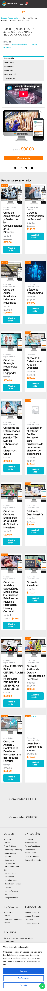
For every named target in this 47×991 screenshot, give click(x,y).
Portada (4, 18)
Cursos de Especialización (20, 45)
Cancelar (23, 985)
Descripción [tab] (9, 58)
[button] (21, 3)
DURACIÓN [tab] (8, 71)
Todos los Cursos (15, 18)
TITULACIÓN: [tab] (9, 79)
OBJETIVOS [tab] (9, 62)
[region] (23, 967)
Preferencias (23, 978)
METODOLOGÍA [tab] (10, 75)
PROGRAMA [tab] (9, 66)
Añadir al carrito (23, 158)
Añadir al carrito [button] (11, 249)
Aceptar (23, 971)
